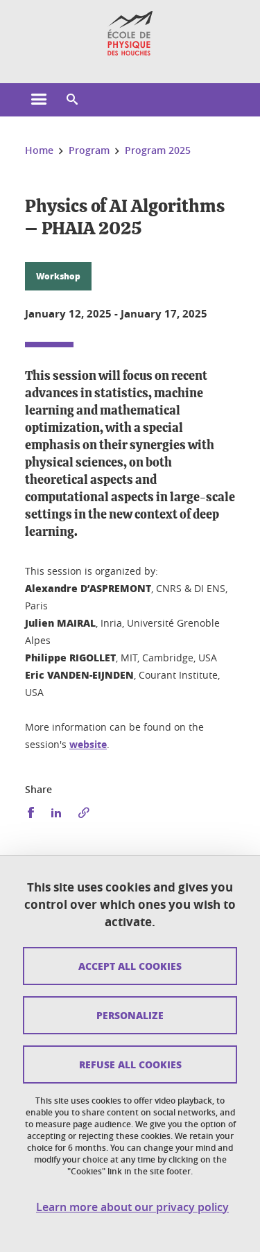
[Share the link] (84, 812)
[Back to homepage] (130, 33)
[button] (72, 99)
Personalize (130, 1015)
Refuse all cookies (130, 1064)
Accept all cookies (130, 966)
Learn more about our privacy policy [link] (132, 1207)
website (88, 744)
